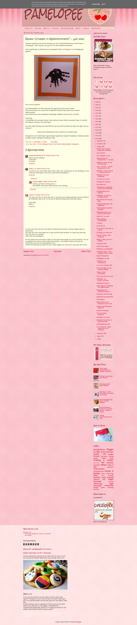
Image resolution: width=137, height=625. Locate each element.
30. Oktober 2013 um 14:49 (48, 182)
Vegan (111, 484)
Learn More (96, 4)
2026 (97, 102)
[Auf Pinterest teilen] (57, 142)
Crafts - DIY (35, 144)
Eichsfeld (96, 456)
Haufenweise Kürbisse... (103, 283)
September (100, 333)
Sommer (97, 481)
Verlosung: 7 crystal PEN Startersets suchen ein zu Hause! (106, 393)
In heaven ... (100, 223)
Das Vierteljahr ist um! (103, 156)
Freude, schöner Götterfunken (101, 273)
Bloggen (110, 449)
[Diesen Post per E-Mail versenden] (51, 142)
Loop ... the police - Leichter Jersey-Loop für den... (104, 167)
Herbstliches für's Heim (103, 317)
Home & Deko (57, 144)
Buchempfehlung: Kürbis (103, 324)
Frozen (111, 458)
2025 (97, 105)
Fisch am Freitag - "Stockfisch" (102, 314)
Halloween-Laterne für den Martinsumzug (104, 163)
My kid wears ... (101, 300)
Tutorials (110, 482)
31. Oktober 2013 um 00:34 (42, 195)
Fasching (111, 456)
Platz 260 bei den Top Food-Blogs (105, 200)
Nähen (95, 476)
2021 (96, 116)
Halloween (45, 144)
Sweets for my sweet (103, 216)
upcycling (96, 489)
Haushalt (96, 465)
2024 (97, 108)
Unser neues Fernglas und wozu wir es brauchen (38, 534)
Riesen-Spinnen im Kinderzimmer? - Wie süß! (105, 159)
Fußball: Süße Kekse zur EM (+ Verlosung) (37, 553)
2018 (97, 125)
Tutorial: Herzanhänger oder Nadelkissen (105, 204)
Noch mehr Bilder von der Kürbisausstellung (104, 269)
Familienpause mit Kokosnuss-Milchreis (103, 291)
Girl (41, 144)
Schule (104, 477)
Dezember (100, 141)
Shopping (110, 477)
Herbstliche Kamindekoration (105, 297)
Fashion (95, 458)
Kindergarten (75, 144)
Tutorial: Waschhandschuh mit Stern (105, 417)
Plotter (103, 476)
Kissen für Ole (101, 226)
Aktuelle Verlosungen (67, 28)
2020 (97, 119)
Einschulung (104, 456)
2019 (97, 122)
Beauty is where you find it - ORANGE (105, 240)
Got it (103, 4)
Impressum (86, 28)
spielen (103, 488)
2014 (96, 136)
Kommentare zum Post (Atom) (39, 255)
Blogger (79, 622)
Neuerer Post (29, 251)
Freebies (103, 458)
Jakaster (31, 195)
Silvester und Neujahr (103, 479)
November (100, 144)
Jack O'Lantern (101, 153)
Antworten (32, 164)
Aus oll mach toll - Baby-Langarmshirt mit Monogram (104, 328)
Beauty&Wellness (99, 449)
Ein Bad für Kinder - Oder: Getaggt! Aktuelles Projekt (105, 252)
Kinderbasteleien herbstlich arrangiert (104, 209)
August (99, 336)
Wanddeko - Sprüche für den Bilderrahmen (104, 196)
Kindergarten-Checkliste (103, 182)
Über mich (46, 28)
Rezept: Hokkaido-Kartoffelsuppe (102, 220)
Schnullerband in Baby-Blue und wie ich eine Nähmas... (105, 188)
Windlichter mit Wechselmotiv (101, 262)
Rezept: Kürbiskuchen (103, 256)
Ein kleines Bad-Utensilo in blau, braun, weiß (104, 321)
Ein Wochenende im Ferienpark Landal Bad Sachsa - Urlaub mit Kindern (105, 410)
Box (94, 452)
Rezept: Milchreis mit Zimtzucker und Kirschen (104, 303)
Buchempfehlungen (107, 452)
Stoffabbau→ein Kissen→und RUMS (103, 280)
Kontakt (78, 28)
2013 (96, 139)
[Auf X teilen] (54, 142)
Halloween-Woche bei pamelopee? (103, 176)
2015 (97, 133)
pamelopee (36, 182)
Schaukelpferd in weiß (103, 259)
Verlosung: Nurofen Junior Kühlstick (104, 385)
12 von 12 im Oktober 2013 (104, 265)
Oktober (99, 147)
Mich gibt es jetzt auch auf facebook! (106, 377)
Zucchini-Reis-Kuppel (102, 246)
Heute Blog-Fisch (101, 185)
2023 (97, 110)
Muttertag (109, 474)
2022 (97, 113)
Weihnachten (108, 485)
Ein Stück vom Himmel (103, 179)
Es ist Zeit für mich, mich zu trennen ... (105, 229)
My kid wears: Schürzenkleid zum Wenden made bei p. (105, 370)
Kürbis (103, 474)
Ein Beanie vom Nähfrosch (104, 233)
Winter (95, 487)
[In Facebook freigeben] (55, 142)
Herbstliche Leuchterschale (104, 294)
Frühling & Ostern (103, 460)
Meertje (76, 114)
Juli (98, 339)
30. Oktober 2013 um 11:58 (51, 156)
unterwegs (110, 488)
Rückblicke (96, 477)
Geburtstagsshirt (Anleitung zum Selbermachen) (105, 286)
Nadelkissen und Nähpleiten (105, 249)
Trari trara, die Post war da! (105, 276)
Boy (31, 144)
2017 (96, 127)
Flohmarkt (55, 28)
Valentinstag (97, 484)
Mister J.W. (28, 532)
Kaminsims (110, 467)
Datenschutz (29, 28)
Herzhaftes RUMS (102, 244)
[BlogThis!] (52, 142)
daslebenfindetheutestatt (36, 156)
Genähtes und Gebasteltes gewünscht (104, 307)
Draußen (110, 454)
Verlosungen (97, 485)
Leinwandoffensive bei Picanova (103, 192)
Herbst (50, 144)
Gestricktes (96, 463)
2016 (97, 130)
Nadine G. (31, 169)
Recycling (110, 476)
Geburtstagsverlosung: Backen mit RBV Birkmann (105, 401)
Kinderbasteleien (66, 144)
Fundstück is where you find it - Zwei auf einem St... (105, 171)
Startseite (38, 28)
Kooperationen (95, 28)
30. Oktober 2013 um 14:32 (42, 169)
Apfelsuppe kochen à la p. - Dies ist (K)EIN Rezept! (104, 213)
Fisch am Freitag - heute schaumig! (104, 236)
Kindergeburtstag (98, 471)
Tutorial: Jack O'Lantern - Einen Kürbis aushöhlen (104, 149)
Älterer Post (86, 251)
